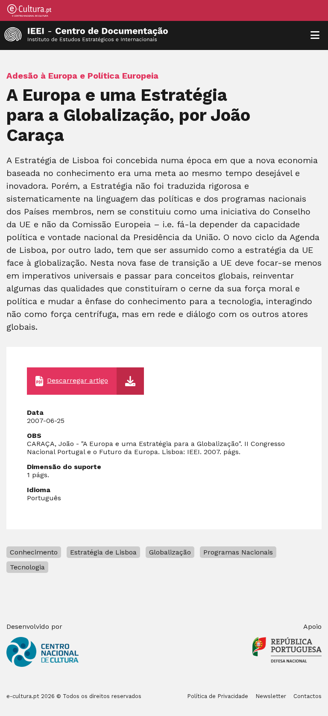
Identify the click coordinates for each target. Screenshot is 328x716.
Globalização (170, 552)
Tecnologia (27, 567)
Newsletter (270, 696)
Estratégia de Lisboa (103, 552)
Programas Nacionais (238, 552)
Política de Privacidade (217, 696)
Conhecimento (34, 552)
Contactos (307, 696)
